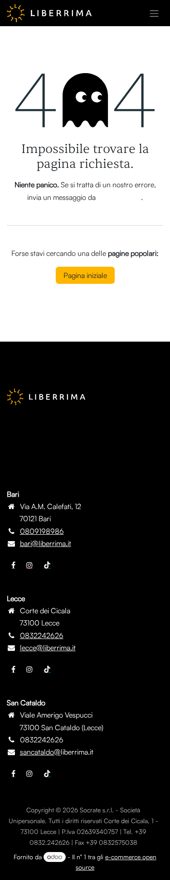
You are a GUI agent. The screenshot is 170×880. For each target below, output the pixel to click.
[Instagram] (29, 565)
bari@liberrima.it (45, 543)
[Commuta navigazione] (154, 13)
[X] (29, 669)
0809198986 (42, 531)
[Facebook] (13, 565)
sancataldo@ (40, 751)
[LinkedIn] (47, 565)
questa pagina (119, 197)
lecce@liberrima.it (48, 647)
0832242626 (41, 635)
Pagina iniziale (85, 275)
